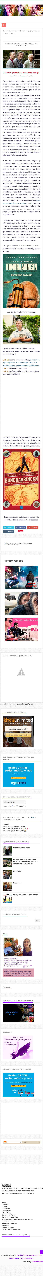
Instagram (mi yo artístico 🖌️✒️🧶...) (16, 829)
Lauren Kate (6, 1211)
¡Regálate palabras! (9, 1223)
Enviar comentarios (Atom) (22, 704)
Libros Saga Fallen (8, 1215)
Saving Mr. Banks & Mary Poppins (25, 895)
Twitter (10, 527)
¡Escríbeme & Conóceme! (11, 1230)
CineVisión (5, 1204)
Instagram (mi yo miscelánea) (14, 826)
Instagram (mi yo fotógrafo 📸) (15, 831)
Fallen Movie (6, 1213)
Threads (6, 824)
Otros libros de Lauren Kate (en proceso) (17, 1219)
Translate (21, 806)
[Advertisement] (18, 1118)
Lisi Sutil (28, 1188)
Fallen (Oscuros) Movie (21, 848)
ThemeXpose (37, 1261)
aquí (29, 203)
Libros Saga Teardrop (10, 1217)
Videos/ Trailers (8, 1228)
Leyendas (5, 1225)
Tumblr (10, 532)
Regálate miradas (8, 1221)
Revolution (17, 883)
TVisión (4, 1207)
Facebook (22, 527)
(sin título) (17, 871)
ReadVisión (6, 1209)
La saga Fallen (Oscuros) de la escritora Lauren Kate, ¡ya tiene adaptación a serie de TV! (25, 861)
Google (34, 527)
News (4, 1202)
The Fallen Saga (25, 544)
